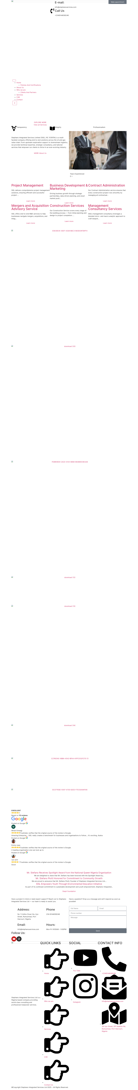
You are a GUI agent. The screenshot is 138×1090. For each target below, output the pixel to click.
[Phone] (43, 909)
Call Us (59, 10)
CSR (18, 97)
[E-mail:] (52, 2)
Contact (19, 100)
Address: (23, 909)
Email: (21, 924)
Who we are (21, 90)
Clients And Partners (28, 92)
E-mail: (59, 2)
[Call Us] (52, 10)
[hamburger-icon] (14, 80)
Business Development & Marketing (69, 187)
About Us (20, 87)
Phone (50, 909)
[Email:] (14, 924)
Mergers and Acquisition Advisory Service (30, 207)
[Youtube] (13, 938)
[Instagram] (19, 938)
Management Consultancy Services (105, 207)
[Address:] (14, 909)
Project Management (27, 185)
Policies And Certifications (31, 85)
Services (19, 95)
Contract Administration (106, 185)
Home (18, 83)
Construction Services (67, 206)
